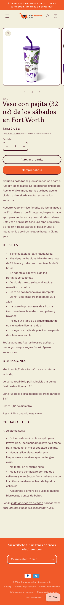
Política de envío (34, 597)
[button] (7, 16)
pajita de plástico (35, 330)
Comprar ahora (32, 170)
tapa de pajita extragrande (41, 320)
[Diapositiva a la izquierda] (24, 92)
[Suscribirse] (53, 559)
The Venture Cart (29, 582)
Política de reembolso (49, 586)
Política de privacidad (25, 586)
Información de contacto (21, 592)
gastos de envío (13, 133)
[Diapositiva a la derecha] (40, 92)
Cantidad (7, 139)
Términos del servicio (47, 592)
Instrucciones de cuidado (27, 503)
